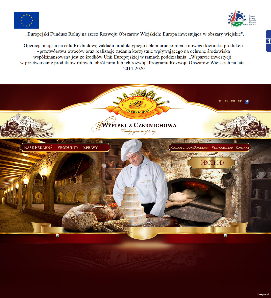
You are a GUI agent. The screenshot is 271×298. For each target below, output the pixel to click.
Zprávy (90, 147)
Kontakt (242, 147)
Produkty (67, 147)
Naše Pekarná (38, 147)
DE (240, 101)
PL (220, 101)
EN (233, 101)
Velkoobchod (222, 147)
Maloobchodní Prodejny (189, 147)
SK (226, 101)
